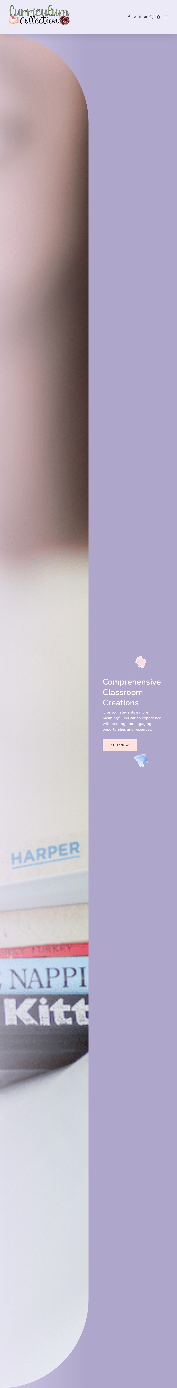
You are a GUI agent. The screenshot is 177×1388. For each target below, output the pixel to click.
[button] (166, 17)
